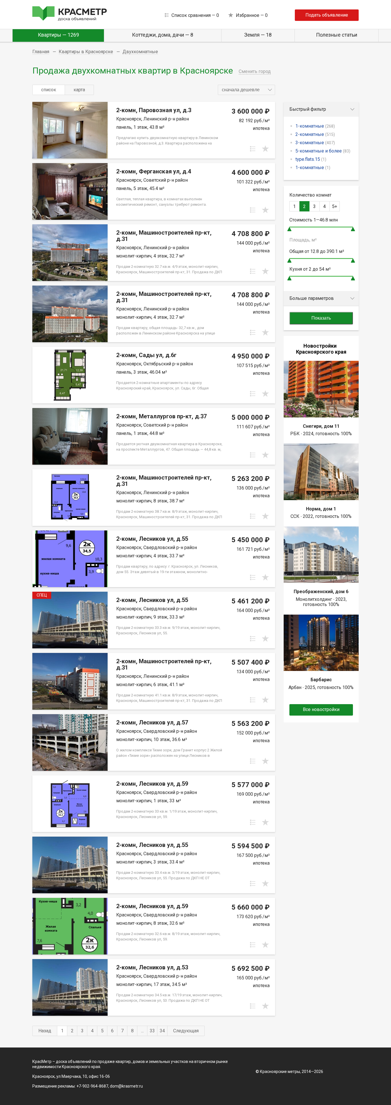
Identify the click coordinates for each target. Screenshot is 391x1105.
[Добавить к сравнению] (253, 149)
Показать (321, 318)
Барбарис (321, 679)
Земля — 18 (258, 35)
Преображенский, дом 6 (321, 591)
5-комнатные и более (322, 151)
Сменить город (255, 71)
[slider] (289, 229)
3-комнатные (315, 142)
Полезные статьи (336, 35)
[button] (246, 90)
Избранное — (252, 15)
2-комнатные (315, 134)
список (48, 89)
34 (162, 1030)
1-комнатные (315, 126)
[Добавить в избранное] (265, 149)
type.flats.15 (310, 159)
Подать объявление (326, 15)
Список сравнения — (195, 15)
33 (152, 1030)
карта (79, 89)
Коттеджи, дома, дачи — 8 (162, 35)
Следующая (186, 1030)
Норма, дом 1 (321, 509)
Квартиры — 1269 (58, 35)
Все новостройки (321, 709)
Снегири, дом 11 (321, 426)
